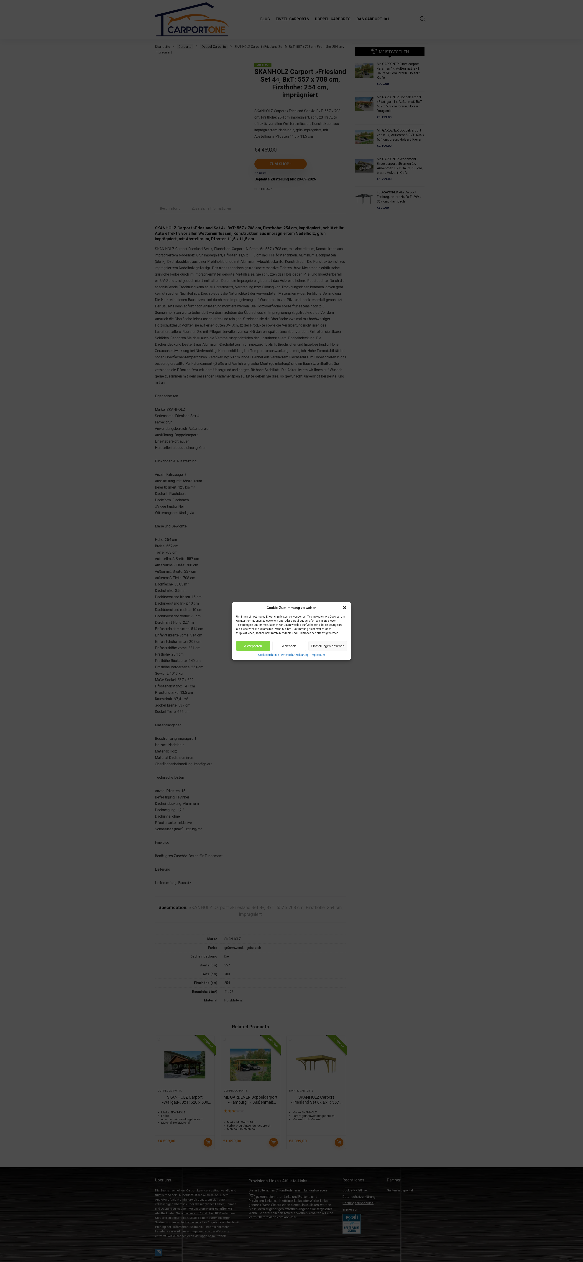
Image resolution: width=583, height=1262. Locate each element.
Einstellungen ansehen (327, 646)
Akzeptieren (253, 646)
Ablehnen (289, 646)
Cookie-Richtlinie (268, 654)
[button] (344, 608)
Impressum (318, 654)
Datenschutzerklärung (295, 654)
